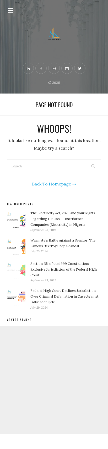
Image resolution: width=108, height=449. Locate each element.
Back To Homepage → (54, 184)
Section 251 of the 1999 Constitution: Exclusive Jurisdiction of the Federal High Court (63, 269)
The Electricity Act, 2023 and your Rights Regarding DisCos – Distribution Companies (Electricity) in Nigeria (62, 219)
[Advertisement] (54, 380)
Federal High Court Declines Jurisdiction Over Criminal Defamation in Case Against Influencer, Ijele (64, 296)
